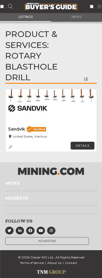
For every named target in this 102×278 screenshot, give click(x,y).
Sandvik (16, 129)
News (12, 183)
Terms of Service (32, 263)
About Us (54, 263)
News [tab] (77, 17)
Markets (16, 198)
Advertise (47, 241)
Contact (71, 263)
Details (82, 145)
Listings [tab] (25, 17)
